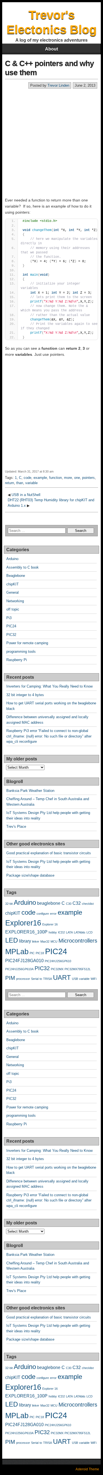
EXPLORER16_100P (26, 932)
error (53, 913)
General (12, 592)
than (19, 483)
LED (11, 940)
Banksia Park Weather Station (30, 791)
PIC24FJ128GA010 (24, 960)
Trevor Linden (58, 85)
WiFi (93, 978)
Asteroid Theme (87, 1469)
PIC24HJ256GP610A (19, 969)
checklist (88, 903)
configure (43, 913)
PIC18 (40, 953)
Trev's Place (16, 826)
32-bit (9, 903)
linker (35, 941)
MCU (54, 941)
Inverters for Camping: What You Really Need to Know (49, 686)
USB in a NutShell (26, 495)
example (40, 478)
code (27, 478)
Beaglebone (15, 576)
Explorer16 (23, 923)
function (55, 478)
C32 (77, 903)
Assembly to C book (22, 567)
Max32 (44, 941)
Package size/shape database (30, 875)
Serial (34, 978)
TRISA (47, 978)
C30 (68, 903)
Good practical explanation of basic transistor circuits (48, 853)
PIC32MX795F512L (78, 969)
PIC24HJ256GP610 (58, 961)
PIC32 (11, 635)
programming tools (21, 651)
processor (23, 978)
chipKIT (12, 584)
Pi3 (9, 618)
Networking (15, 601)
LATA (69, 932)
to (41, 978)
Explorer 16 (50, 924)
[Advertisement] (51, 143)
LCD (90, 932)
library (25, 941)
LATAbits (79, 932)
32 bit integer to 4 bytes (25, 695)
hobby (53, 932)
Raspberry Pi (16, 660)
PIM (10, 978)
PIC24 (11, 626)
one (77, 478)
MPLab (17, 951)
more (68, 478)
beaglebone (48, 903)
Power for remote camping (27, 643)
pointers (88, 478)
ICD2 (61, 932)
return (9, 483)
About (51, 49)
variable (31, 483)
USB (75, 978)
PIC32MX (57, 969)
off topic (12, 609)
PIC (32, 953)
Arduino (12, 559)
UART (62, 977)
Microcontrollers (78, 940)
